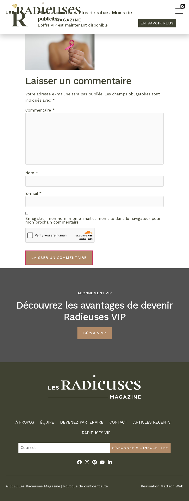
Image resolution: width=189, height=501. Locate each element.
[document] (94, 250)
